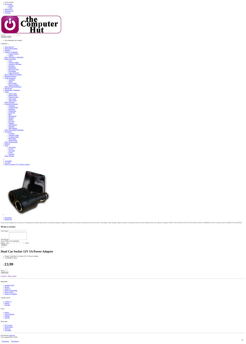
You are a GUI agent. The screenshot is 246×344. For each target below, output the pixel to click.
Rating (3, 243)
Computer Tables (13, 137)
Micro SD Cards (13, 69)
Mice (10, 114)
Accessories (8, 132)
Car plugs (11, 133)
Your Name (4, 231)
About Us (8, 289)
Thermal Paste (12, 140)
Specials (7, 318)
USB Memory (12, 125)
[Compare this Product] (3, 247)
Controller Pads (13, 107)
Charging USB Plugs (14, 64)
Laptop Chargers (13, 54)
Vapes (6, 145)
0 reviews (4, 276)
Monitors (11, 118)
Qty (2, 270)
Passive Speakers (13, 85)
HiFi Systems (12, 83)
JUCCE (10, 149)
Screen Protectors (13, 73)
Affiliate (7, 316)
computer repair (9, 285)
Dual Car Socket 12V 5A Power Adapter (17, 164)
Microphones (12, 116)
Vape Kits (11, 154)
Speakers (11, 123)
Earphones (11, 66)
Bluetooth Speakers (10, 76)
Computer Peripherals (11, 104)
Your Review (5, 239)
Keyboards (11, 112)
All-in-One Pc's (9, 47)
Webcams (11, 126)
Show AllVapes (9, 156)
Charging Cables (13, 62)
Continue (4, 245)
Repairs (7, 287)
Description (8, 217)
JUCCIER (11, 151)
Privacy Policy (9, 292)
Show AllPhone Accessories (13, 74)
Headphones (12, 67)
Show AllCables (10, 102)
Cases (10, 61)
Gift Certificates (9, 314)
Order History (9, 327)
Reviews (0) (8, 219)
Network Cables (13, 97)
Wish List (7, 328)
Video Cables (12, 100)
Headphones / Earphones (12, 90)
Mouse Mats (12, 138)
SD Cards (11, 121)
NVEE (10, 152)
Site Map (7, 305)
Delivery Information (11, 290)
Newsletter (8, 330)
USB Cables (12, 99)
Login (10, 7)
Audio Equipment (10, 78)
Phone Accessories (10, 59)
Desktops (7, 50)
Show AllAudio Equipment (13, 87)
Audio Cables (12, 93)
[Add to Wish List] (1, 247)
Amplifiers (11, 80)
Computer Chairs (13, 135)
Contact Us (8, 301)
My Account (8, 325)
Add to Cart (5, 272)
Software (7, 144)
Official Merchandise (11, 48)
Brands (7, 312)
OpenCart (12, 335)
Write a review (12, 276)
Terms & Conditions (11, 294)
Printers (10, 119)
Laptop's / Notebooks (11, 52)
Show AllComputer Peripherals (14, 130)
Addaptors (11, 106)
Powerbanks (12, 71)
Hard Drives (8, 88)
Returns (7, 303)
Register (10, 6)
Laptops (10, 55)
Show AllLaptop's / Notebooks (14, 57)
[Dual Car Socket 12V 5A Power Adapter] (29, 214)
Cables (10, 81)
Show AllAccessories (11, 142)
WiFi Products (12, 128)
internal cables (12, 95)
